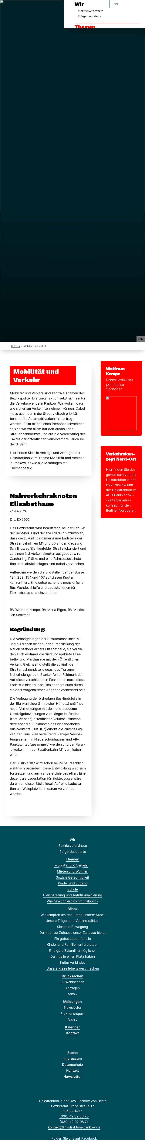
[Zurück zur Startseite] (6, 346)
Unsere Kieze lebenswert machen (72, 968)
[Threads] (20, 8)
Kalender (72, 1027)
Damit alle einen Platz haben (72, 956)
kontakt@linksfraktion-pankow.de (74, 1127)
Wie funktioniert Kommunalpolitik (72, 901)
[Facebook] (7, 8)
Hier (109, 470)
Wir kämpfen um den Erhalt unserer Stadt (73, 915)
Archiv (72, 994)
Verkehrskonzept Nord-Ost (121, 456)
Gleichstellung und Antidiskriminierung (72, 895)
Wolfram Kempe (115, 371)
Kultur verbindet (72, 962)
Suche (72, 1053)
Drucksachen (72, 976)
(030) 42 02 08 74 (74, 1122)
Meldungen (72, 1002)
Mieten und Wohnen (72, 871)
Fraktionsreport (72, 1014)
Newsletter (72, 1007)
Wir (72, 840)
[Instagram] (32, 8)
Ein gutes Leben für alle (72, 939)
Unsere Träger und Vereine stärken (72, 921)
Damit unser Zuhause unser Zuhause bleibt (72, 933)
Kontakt (72, 1033)
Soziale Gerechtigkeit (72, 877)
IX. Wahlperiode (72, 982)
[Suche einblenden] (126, 7)
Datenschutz (72, 1065)
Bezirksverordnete (72, 846)
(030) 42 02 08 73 (74, 1116)
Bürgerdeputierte (89, 16)
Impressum (72, 1059)
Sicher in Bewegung (72, 927)
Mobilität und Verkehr (71, 865)
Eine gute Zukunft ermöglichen (72, 951)
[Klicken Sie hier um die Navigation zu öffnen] (137, 7)
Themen (85, 27)
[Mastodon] (13, 8)
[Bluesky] (26, 8)
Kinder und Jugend (72, 883)
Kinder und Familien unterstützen (72, 945)
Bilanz (73, 909)
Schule (72, 889)
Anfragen (72, 988)
